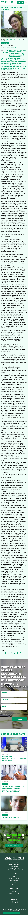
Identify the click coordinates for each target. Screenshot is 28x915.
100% (18, 913)
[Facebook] (10, 902)
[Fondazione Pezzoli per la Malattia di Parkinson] (7, 2)
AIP (14, 876)
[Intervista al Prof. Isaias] (14, 803)
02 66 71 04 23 (15, 868)
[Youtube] (15, 902)
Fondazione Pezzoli (14, 878)
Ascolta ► (6, 913)
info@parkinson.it (14, 866)
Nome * (4, 692)
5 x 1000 (14, 895)
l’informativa (10, 711)
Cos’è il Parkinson (14, 880)
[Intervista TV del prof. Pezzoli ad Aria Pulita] (14, 744)
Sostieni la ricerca (13, 845)
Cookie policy (16, 910)
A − (14, 913)
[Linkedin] (18, 902)
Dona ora (20, 2)
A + (11, 913)
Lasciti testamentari (14, 893)
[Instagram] (13, 902)
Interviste (5, 43)
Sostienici (14, 891)
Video (10, 756)
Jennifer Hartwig (11, 47)
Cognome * (5, 699)
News (14, 882)
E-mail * (4, 706)
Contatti (14, 884)
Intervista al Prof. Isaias (11, 817)
